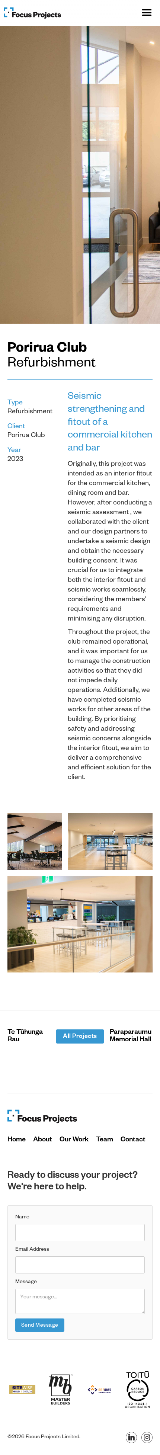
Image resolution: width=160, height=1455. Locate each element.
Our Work (74, 1140)
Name (22, 1218)
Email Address (32, 1250)
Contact (133, 1140)
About (42, 1140)
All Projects (80, 1037)
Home (16, 1140)
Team (104, 1140)
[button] (147, 13)
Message (26, 1282)
